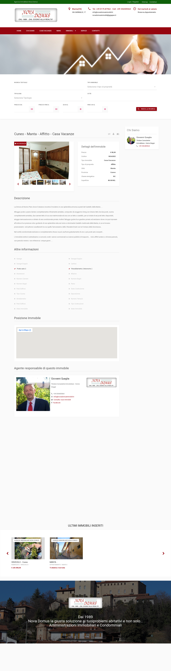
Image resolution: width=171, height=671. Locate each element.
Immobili (69, 31)
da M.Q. (65, 104)
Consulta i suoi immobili (62, 400)
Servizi (84, 31)
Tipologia (17, 93)
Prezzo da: (18, 104)
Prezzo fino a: (44, 104)
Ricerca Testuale (20, 82)
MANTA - (53, 562)
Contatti (96, 31)
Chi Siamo (30, 31)
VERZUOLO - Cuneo (19, 562)
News (58, 31)
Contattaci (153, 2)
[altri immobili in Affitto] (108, 134)
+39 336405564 (144, 146)
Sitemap (145, 2)
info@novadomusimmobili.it (64, 397)
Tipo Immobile (92, 82)
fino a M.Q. (91, 104)
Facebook (56, 403)
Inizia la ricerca (148, 109)
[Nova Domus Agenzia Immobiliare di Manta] (37, 20)
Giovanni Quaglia (144, 137)
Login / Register (133, 2)
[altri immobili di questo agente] (112, 134)
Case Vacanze (45, 31)
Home (19, 31)
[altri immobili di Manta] (117, 134)
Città (89, 93)
